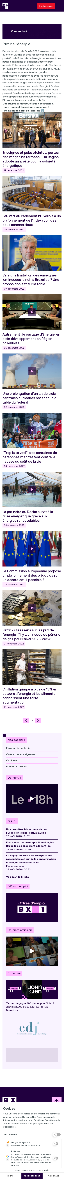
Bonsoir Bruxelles (16, 766)
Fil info (12, 821)
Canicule (11, 760)
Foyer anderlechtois (18, 748)
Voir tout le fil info (17, 877)
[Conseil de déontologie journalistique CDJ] (32, 1028)
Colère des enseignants (20, 754)
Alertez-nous (46, 6)
